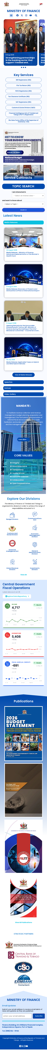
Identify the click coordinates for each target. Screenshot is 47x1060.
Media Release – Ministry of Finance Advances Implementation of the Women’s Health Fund (22, 254)
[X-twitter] (22, 15)
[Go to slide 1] (21, 67)
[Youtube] (30, 15)
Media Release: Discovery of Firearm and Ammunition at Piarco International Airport (22, 290)
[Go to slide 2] (23, 67)
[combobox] (28, 195)
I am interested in (19, 192)
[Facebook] (17, 15)
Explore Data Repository (17, 596)
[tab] (23, 222)
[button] (11, 15)
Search (23, 210)
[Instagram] (26, 15)
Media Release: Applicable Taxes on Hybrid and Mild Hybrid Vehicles (22, 363)
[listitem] (20, 42)
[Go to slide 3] (25, 67)
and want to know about (12, 200)
